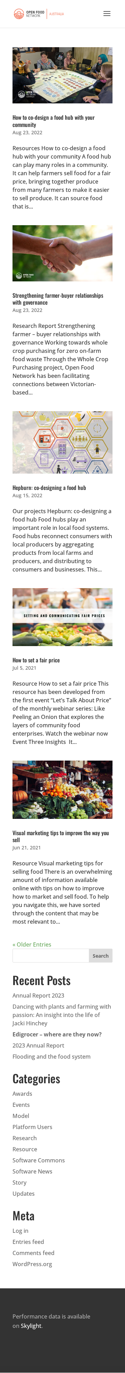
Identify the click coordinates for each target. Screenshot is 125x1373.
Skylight (31, 1326)
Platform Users (32, 1127)
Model (20, 1116)
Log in (20, 1231)
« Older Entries (31, 944)
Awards (22, 1093)
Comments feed (33, 1253)
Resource (24, 1149)
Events (21, 1105)
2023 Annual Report (38, 1045)
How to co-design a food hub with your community (53, 121)
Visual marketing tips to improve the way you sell (60, 836)
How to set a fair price (36, 660)
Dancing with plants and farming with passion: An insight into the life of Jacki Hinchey (61, 1015)
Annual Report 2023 (38, 995)
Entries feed (28, 1242)
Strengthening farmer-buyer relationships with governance (57, 299)
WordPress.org (32, 1264)
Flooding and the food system (51, 1056)
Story (19, 1182)
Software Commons (38, 1160)
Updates (23, 1193)
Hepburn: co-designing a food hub (49, 487)
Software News (32, 1171)
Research (24, 1138)
